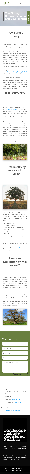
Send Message (20, 374)
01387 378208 (17, 402)
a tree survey (14, 46)
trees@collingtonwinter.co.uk (12, 410)
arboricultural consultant (11, 109)
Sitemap (7, 468)
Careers (8, 470)
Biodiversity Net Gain (17, 468)
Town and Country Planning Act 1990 (17, 72)
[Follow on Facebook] (17, 380)
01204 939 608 (16, 399)
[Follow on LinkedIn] (10, 380)
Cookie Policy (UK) (17, 470)
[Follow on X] (14, 380)
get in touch (22, 247)
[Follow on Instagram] (20, 380)
